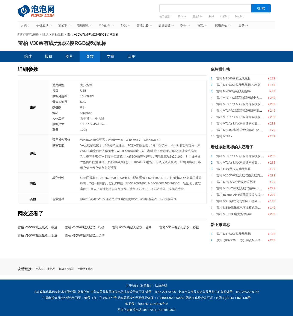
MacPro (239, 16)
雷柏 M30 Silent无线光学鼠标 (235, 182)
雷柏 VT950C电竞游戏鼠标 (234, 214)
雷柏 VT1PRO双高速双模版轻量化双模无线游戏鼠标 (251, 110)
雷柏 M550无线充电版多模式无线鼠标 (241, 207)
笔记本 (62, 25)
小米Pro (224, 16)
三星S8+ (197, 16)
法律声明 (161, 285)
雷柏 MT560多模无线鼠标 (233, 78)
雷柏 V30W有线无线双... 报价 (84, 227)
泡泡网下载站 (85, 268)
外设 (124, 25)
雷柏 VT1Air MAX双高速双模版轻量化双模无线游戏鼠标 (253, 123)
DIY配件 (104, 25)
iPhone (182, 16)
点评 (131, 56)
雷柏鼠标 (58, 34)
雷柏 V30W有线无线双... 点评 (84, 235)
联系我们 (146, 285)
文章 (110, 56)
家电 (201, 25)
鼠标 (45, 34)
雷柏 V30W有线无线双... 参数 (179, 227)
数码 (183, 25)
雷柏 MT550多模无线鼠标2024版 (238, 85)
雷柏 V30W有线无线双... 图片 (132, 227)
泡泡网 (51, 268)
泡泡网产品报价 (40, 14)
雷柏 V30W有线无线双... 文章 (37, 235)
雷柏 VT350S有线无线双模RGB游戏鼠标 (243, 188)
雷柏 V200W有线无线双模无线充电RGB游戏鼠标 (248, 175)
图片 (69, 56)
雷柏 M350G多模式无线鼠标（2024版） (243, 130)
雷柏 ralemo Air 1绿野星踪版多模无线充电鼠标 (247, 194)
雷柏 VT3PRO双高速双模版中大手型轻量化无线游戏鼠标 (254, 97)
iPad (211, 16)
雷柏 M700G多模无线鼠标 (233, 91)
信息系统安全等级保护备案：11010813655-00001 (151, 297)
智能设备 (143, 25)
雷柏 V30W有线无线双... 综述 (37, 227)
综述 (28, 56)
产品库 (39, 268)
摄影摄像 (165, 25)
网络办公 (221, 25)
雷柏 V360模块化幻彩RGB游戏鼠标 (240, 201)
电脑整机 (83, 25)
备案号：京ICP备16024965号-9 (146, 303)
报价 (49, 56)
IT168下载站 (66, 268)
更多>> (243, 25)
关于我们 (132, 285)
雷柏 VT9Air (224, 136)
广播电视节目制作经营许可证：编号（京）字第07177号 (79, 297)
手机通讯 (42, 25)
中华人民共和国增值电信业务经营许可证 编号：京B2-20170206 (133, 291)
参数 (90, 56)
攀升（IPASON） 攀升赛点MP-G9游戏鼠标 (245, 240)
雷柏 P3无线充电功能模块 (233, 169)
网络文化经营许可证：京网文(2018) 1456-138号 (218, 297)
